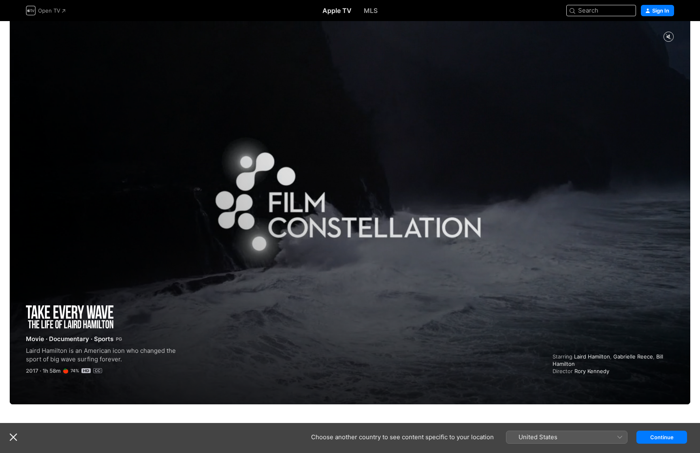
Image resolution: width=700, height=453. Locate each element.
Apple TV (337, 10)
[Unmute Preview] (668, 37)
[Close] (13, 437)
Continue (662, 437)
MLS (371, 10)
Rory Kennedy (591, 371)
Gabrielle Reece (633, 356)
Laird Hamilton (592, 356)
